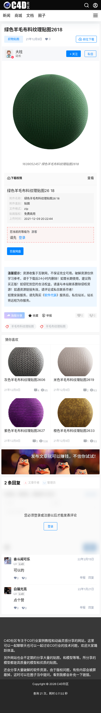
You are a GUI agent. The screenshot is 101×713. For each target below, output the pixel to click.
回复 (91, 577)
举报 (82, 577)
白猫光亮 (20, 589)
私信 (90, 54)
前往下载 (88, 39)
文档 (30, 15)
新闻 (6, 15)
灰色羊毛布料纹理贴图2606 (24, 380)
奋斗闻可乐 (22, 559)
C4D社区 (62, 684)
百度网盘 (15, 251)
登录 (22, 237)
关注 (75, 54)
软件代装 (50, 295)
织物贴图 (13, 39)
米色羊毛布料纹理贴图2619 (74, 380)
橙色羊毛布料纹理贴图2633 (74, 431)
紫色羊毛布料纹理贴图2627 (24, 431)
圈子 (42, 15)
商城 (18, 15)
